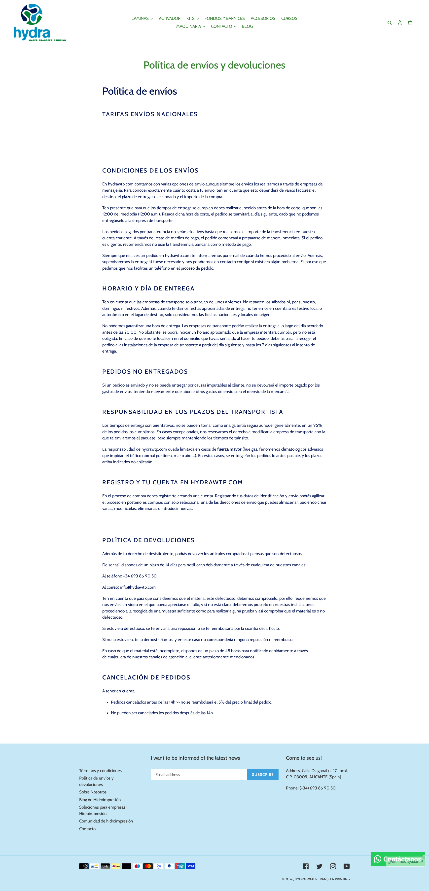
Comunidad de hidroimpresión (106, 821)
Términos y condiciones (100, 770)
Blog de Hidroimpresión (100, 799)
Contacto (87, 828)
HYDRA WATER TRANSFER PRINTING (322, 879)
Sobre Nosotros (93, 791)
